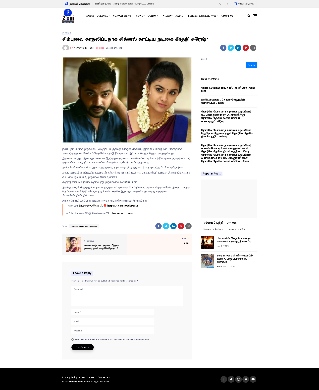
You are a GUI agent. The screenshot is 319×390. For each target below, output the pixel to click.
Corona (153, 16)
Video (167, 16)
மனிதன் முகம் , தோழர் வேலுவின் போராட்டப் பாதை (124, 4)
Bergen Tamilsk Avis (202, 16)
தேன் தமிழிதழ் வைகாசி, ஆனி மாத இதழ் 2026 (228, 89)
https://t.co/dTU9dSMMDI (122, 206)
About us (227, 16)
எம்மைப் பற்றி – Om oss (220, 222)
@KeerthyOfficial (88, 206)
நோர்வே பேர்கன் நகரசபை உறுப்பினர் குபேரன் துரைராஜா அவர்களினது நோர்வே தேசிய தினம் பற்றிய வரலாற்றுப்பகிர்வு (226, 116)
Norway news (122, 16)
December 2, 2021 (122, 213)
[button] (220, 3)
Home (90, 16)
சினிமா (66, 33)
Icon (186, 242)
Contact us (104, 377)
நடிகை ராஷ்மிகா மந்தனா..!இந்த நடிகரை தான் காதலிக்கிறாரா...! (101, 246)
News (139, 16)
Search (204, 59)
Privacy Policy (69, 377)
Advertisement (87, 377)
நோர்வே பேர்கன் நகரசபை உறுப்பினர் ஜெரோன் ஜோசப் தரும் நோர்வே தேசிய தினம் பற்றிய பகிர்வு (227, 133)
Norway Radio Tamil (84, 48)
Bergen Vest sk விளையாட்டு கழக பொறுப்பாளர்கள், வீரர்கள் (235, 258)
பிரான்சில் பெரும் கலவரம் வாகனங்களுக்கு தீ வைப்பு (234, 240)
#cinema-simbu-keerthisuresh (84, 226)
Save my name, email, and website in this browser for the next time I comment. (112, 339)
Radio (179, 16)
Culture (102, 16)
